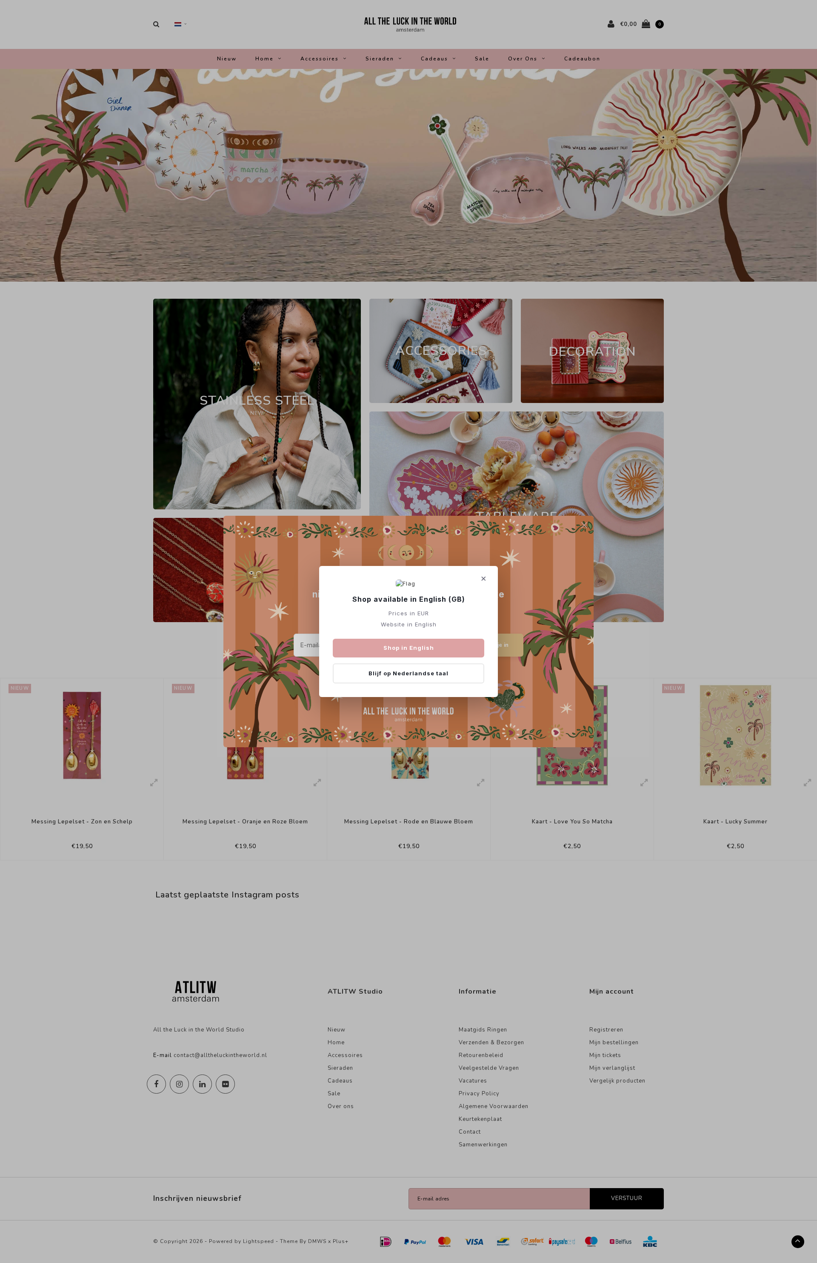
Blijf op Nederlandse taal (408, 673)
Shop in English (408, 647)
